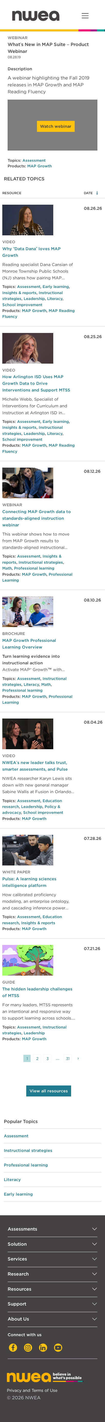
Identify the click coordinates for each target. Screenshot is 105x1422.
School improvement (22, 305)
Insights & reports (19, 293)
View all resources (49, 1091)
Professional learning (34, 568)
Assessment (34, 160)
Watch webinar (55, 126)
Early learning (56, 286)
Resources (19, 1289)
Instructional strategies (41, 562)
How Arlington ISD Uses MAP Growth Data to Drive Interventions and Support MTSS (36, 383)
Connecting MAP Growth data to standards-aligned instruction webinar (36, 518)
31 (68, 1058)
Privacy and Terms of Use (32, 1390)
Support (17, 1304)
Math (7, 568)
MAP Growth (39, 166)
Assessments (22, 1229)
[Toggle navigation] (85, 15)
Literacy (54, 298)
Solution (17, 1244)
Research (18, 1274)
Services (17, 1259)
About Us (18, 1319)
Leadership (34, 298)
